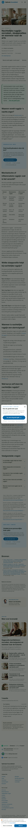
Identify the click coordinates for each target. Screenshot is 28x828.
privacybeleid (12, 822)
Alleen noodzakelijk (7, 825)
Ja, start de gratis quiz (13, 417)
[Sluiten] (25, 406)
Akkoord (21, 825)
